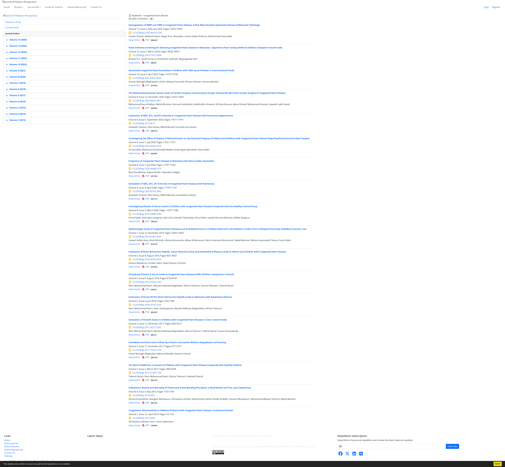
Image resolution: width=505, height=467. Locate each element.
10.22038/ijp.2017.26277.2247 (146, 327)
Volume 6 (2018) (17, 89)
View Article (134, 40)
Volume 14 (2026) (18, 39)
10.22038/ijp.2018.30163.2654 (146, 304)
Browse (18, 7)
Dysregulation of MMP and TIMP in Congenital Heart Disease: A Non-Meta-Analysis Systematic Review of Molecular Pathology (194, 25)
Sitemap (8, 456)
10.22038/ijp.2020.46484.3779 (146, 168)
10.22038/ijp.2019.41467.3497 (146, 236)
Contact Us (96, 7)
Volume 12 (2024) (18, 52)
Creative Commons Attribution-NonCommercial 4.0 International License (278, 446)
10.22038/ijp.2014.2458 (143, 417)
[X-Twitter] (347, 454)
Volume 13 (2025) (18, 46)
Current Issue (12, 27)
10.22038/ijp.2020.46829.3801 (146, 100)
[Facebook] (340, 454)
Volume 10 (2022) (18, 64)
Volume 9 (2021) (17, 70)
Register (496, 7)
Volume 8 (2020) (17, 76)
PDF (151, 40)
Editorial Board (11, 446)
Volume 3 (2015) (17, 107)
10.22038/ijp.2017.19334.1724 (146, 350)
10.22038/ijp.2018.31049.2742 (146, 282)
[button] (71, 464)
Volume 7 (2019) (17, 83)
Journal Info (33, 7)
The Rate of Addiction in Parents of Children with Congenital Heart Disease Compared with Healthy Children (185, 365)
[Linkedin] (354, 454)
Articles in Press (13, 22)
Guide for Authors (54, 7)
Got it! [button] (497, 464)
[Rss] (361, 454)
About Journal (11, 443)
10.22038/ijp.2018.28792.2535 (146, 259)
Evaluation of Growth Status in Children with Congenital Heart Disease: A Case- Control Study (178, 319)
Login (486, 7)
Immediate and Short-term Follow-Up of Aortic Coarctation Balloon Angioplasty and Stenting (177, 342)
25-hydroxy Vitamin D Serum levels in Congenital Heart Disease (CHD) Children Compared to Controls (181, 274)
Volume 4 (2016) (17, 101)
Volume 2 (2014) (17, 114)
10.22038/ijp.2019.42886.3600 (146, 214)
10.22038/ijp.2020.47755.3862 (146, 191)
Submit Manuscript (76, 7)
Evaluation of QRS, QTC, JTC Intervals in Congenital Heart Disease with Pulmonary (171, 183)
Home (7, 7)
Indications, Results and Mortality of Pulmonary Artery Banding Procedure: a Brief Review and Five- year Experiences (190, 387)
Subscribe (452, 446)
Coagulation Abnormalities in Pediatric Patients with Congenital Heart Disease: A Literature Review (181, 410)
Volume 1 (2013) (17, 120)
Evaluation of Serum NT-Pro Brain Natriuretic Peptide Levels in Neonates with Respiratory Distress (180, 297)
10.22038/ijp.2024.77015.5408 (146, 55)
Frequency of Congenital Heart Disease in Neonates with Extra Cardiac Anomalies (171, 161)
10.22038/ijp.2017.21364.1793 (146, 372)
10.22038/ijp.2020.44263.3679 (146, 146)
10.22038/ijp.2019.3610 (143, 123)
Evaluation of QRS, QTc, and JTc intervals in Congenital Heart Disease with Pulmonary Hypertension (181, 115)
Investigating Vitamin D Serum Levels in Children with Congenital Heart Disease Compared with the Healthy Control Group (193, 206)
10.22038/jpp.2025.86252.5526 (147, 32)
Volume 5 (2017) (17, 95)
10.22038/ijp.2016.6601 (143, 395)
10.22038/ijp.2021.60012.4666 (146, 78)
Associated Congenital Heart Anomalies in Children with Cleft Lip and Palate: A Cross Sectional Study (181, 70)
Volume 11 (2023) (18, 58)
